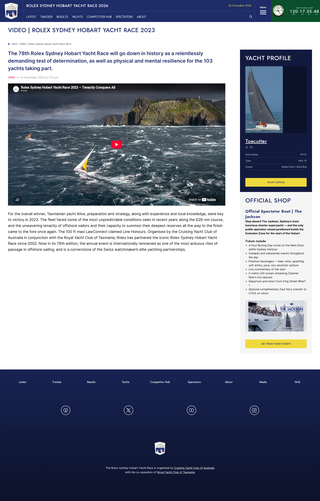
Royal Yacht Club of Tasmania (176, 472)
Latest (31, 17)
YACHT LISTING (276, 182)
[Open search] (250, 16)
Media (263, 382)
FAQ (297, 382)
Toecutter (256, 141)
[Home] (9, 44)
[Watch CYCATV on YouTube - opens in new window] (191, 410)
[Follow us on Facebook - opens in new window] (65, 410)
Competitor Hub (99, 17)
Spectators (124, 17)
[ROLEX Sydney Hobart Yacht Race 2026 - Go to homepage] (11, 11)
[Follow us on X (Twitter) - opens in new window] (128, 410)
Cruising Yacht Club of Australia (194, 468)
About (141, 17)
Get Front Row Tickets (276, 343)
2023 (15, 43)
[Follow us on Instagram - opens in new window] (254, 410)
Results (62, 17)
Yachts (77, 17)
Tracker (46, 17)
